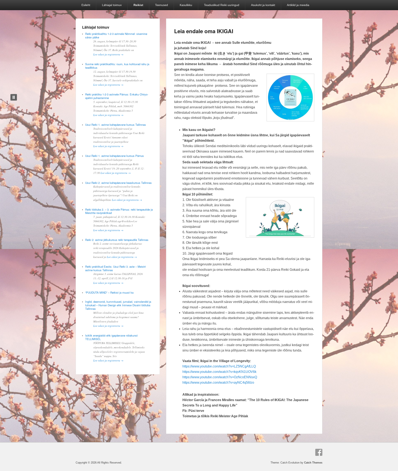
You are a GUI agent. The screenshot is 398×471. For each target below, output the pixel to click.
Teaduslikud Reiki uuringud (221, 5)
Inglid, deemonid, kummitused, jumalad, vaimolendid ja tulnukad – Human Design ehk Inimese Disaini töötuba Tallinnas (118, 305)
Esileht (85, 5)
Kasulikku (186, 5)
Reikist (138, 5)
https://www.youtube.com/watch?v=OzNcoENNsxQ (219, 377)
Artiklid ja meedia (298, 5)
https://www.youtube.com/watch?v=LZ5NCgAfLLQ (219, 366)
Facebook (318, 452)
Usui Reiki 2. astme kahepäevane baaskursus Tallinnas (118, 183)
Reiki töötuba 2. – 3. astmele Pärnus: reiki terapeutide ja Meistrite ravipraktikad (119, 211)
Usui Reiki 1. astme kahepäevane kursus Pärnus (114, 156)
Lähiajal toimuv (112, 5)
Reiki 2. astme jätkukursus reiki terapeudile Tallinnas (116, 240)
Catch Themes (313, 462)
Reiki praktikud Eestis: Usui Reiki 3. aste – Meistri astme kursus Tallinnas (115, 268)
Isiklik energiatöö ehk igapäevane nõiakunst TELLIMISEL (111, 337)
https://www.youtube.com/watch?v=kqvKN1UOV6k (219, 371)
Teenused (161, 5)
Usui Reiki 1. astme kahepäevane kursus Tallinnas (115, 125)
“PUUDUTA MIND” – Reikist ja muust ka (109, 292)
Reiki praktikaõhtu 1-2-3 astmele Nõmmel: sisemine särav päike (116, 35)
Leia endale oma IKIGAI (203, 31)
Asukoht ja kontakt (263, 5)
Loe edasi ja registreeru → (108, 54)
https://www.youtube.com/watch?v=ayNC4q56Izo (218, 382)
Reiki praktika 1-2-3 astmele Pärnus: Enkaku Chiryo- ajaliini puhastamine (116, 96)
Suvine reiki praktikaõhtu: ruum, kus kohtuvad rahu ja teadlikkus (117, 66)
